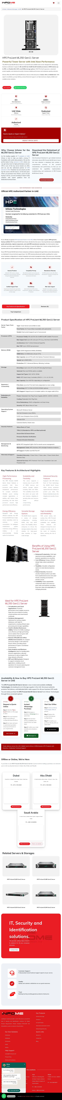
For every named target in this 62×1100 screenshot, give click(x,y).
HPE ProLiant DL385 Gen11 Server (46, 879)
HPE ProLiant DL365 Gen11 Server (16, 879)
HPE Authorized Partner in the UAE (24, 239)
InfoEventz (7, 1035)
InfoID (6, 1044)
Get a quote (6, 87)
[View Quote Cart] (53, 3)
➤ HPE (19, 9)
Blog (37, 1041)
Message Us (32, 735)
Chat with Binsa (14, 1090)
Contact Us (38, 1038)
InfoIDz (6, 1047)
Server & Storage (40, 1016)
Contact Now (14, 950)
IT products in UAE (24, 156)
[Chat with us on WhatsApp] (4, 1096)
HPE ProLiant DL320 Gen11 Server (16, 907)
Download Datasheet (46, 180)
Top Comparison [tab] (15, 312)
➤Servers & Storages (12, 9)
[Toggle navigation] (58, 3)
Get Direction (52, 729)
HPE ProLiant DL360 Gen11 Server (46, 907)
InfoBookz (7, 1038)
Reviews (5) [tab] (45, 306)
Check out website (36, 844)
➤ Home (4, 9)
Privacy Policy (8, 1056)
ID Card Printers (39, 1022)
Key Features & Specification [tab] (16, 306)
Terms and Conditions (10, 1060)
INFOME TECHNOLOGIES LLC (28, 1096)
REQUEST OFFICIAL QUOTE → (31, 140)
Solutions (38, 1019)
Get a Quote (9, 733)
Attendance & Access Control (43, 1025)
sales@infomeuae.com (10, 1053)
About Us (38, 1035)
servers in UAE (18, 162)
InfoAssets (7, 1041)
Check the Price (21, 87)
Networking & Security (41, 1028)
